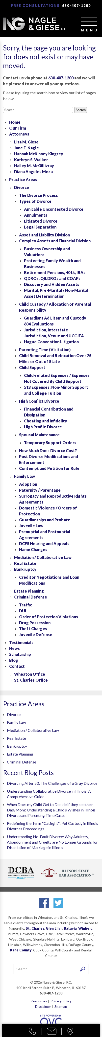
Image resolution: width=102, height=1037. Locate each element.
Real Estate (25, 563)
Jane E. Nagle (26, 147)
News (14, 648)
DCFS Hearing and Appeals (44, 543)
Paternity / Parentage (40, 490)
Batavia (70, 928)
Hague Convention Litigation (51, 341)
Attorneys (19, 134)
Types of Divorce (35, 201)
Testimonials (21, 642)
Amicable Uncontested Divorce (53, 209)
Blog (13, 660)
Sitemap (60, 1006)
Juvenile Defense (35, 634)
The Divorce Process (38, 195)
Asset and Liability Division (44, 234)
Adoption (28, 484)
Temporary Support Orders (50, 442)
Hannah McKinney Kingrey (38, 153)
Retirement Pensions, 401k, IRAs (54, 272)
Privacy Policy (61, 1001)
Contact (17, 666)
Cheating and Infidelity (45, 420)
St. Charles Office (31, 680)
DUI (22, 610)
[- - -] (89, 21)
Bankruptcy (25, 569)
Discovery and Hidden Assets (51, 284)
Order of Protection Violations (48, 616)
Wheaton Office (29, 674)
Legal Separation (40, 227)
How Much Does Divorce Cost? (48, 450)
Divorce (21, 187)
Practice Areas (23, 179)
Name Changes (33, 549)
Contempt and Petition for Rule (49, 468)
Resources (38, 1001)
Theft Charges (33, 628)
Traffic (25, 604)
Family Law (24, 476)
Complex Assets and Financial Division (55, 240)
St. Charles (35, 928)
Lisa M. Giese (26, 141)
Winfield (85, 928)
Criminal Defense (30, 597)
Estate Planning (29, 591)
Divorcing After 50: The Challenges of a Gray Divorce (52, 783)
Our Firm (17, 128)
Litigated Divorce (40, 221)
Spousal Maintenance (39, 434)
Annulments (35, 215)
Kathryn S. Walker (31, 159)
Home (15, 122)
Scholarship (20, 654)
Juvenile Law (31, 525)
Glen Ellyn (54, 928)
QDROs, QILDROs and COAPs (52, 278)
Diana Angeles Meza (33, 171)
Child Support (32, 367)
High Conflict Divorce (39, 401)
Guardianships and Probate (44, 519)
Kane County (21, 950)
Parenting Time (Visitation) (45, 349)
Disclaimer (43, 1006)
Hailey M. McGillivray (34, 165)
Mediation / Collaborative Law (43, 557)
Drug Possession (35, 622)
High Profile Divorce (43, 426)
